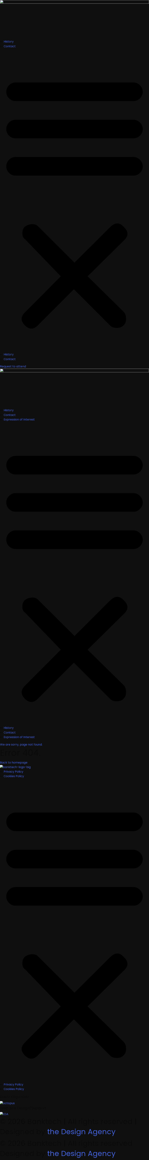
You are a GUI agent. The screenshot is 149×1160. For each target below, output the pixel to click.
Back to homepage (13, 762)
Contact (10, 46)
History (9, 41)
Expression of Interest (19, 419)
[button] (74, 201)
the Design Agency (81, 1132)
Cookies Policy (14, 776)
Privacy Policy (13, 772)
